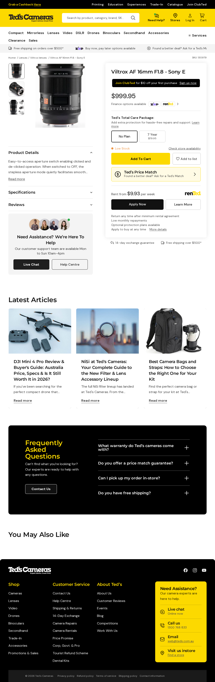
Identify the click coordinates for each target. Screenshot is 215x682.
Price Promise (63, 638)
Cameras (15, 593)
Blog (100, 616)
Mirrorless (35, 33)
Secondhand (134, 33)
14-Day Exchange (66, 616)
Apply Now (137, 204)
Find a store (176, 655)
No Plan (124, 136)
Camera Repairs (65, 623)
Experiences (136, 4)
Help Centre (69, 264)
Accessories (158, 33)
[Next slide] (88, 95)
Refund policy (85, 676)
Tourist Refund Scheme (70, 653)
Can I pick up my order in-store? (129, 478)
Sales (33, 40)
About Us (104, 593)
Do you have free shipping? (124, 493)
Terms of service (106, 676)
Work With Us (107, 630)
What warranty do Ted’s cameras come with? (136, 447)
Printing (98, 4)
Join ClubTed (197, 4)
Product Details (23, 152)
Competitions (107, 623)
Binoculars (111, 33)
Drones (94, 33)
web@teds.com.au (181, 641)
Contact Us (41, 489)
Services (199, 35)
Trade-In (156, 4)
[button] (187, 159)
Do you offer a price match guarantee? (135, 463)
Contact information (152, 676)
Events (102, 608)
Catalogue (175, 4)
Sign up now (188, 83)
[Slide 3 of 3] (16, 107)
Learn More (183, 204)
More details (158, 229)
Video (67, 33)
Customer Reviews (111, 601)
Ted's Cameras (44, 676)
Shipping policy (128, 676)
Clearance (16, 40)
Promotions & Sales (23, 653)
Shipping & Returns (67, 608)
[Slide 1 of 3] (16, 71)
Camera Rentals (65, 630)
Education (115, 4)
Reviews (16, 204)
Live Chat (31, 264)
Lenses (53, 33)
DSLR (80, 33)
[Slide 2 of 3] (16, 89)
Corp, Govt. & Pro (66, 645)
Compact (16, 33)
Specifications (21, 192)
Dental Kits (61, 660)
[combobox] (100, 18)
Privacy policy (66, 676)
